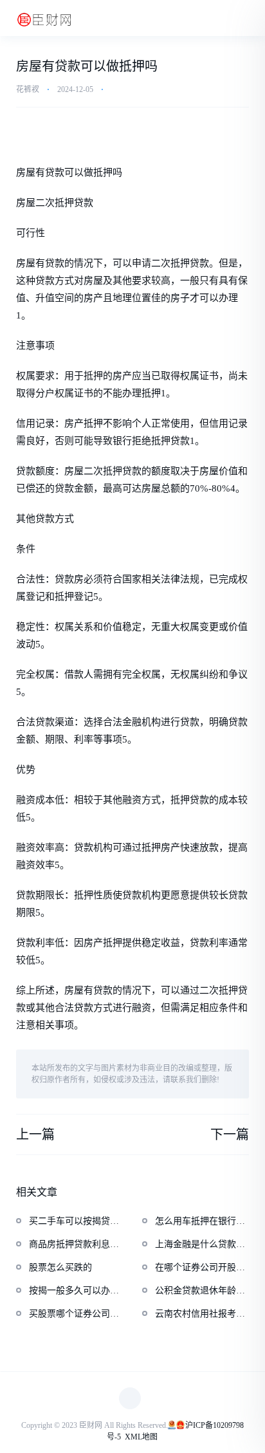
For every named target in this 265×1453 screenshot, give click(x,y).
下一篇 (229, 1134)
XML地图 (141, 1436)
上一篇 (35, 1134)
